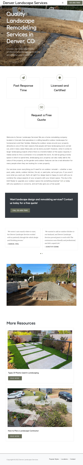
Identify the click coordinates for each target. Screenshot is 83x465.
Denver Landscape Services (25, 3)
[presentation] (80, 239)
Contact (72, 459)
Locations (64, 459)
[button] (40, 253)
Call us (62, 181)
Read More (14, 378)
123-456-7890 (74, 3)
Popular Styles (54, 459)
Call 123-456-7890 (20, 210)
